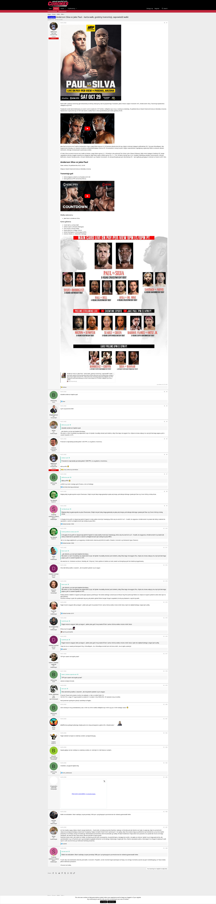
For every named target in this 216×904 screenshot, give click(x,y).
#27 (166, 827)
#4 (166, 421)
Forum (56, 8)
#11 (166, 547)
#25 (166, 777)
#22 (166, 733)
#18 (166, 671)
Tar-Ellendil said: (65, 509)
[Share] (164, 23)
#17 (166, 653)
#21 (166, 718)
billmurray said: (65, 425)
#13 (166, 581)
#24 (166, 763)
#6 (166, 454)
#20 (166, 704)
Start (50, 8)
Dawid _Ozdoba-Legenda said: (69, 674)
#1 (166, 22)
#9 (166, 505)
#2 (166, 391)
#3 (166, 406)
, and (71, 469)
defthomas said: (66, 477)
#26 (166, 811)
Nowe (62, 8)
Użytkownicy (71, 8)
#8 (166, 491)
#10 (166, 528)
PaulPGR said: (65, 621)
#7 (166, 474)
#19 (166, 685)
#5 (166, 439)
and (71, 487)
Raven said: (64, 551)
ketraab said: (65, 851)
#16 (166, 636)
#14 (166, 602)
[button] (65, 8)
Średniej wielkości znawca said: (69, 531)
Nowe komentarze (52, 11)
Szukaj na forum (62, 11)
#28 (166, 848)
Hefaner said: (65, 458)
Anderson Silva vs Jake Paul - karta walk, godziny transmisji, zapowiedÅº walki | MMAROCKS (94, 373)
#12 (166, 565)
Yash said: (64, 688)
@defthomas (64, 725)
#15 (166, 618)
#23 (166, 747)
